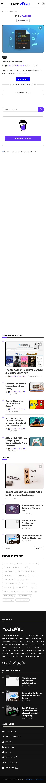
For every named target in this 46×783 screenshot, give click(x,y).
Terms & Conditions (13, 736)
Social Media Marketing (13, 592)
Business (8, 563)
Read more (22, 79)
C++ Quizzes (32, 563)
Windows (8, 600)
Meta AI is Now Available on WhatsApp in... (29, 680)
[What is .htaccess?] (23, 39)
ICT (33, 575)
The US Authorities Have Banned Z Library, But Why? (24, 371)
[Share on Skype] (32, 84)
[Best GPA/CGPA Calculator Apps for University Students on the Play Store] (24, 476)
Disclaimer (9, 742)
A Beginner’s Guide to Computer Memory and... (32, 508)
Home (4, 11)
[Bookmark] (40, 28)
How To (23, 575)
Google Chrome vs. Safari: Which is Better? (14, 403)
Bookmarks (11, 768)
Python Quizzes (28, 583)
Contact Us (9, 747)
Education (9, 571)
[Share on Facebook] (10, 84)
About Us (8, 752)
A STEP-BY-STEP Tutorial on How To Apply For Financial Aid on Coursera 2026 (16, 422)
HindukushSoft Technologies (34, 779)
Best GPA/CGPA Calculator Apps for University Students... (23, 493)
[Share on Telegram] (29, 84)
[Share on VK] (21, 84)
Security (20, 588)
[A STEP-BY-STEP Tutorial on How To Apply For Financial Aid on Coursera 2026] (36, 422)
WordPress (22, 600)
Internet (8, 579)
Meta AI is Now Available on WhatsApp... (29, 523)
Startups (32, 592)
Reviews (8, 588)
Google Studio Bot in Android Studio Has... (32, 536)
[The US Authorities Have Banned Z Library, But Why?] (24, 354)
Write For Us (10, 757)
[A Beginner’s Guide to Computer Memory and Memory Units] (12, 509)
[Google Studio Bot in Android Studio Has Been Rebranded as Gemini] (12, 539)
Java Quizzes (23, 579)
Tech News (9, 596)
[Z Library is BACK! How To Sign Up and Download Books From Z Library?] (36, 441)
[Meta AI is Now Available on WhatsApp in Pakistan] (12, 524)
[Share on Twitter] (13, 84)
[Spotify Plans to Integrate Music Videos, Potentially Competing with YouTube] (12, 711)
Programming (10, 583)
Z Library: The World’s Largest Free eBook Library (15, 386)
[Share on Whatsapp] (27, 84)
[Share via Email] (35, 84)
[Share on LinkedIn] (18, 84)
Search (41, 109)
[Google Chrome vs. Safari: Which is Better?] (36, 404)
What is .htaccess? (13, 61)
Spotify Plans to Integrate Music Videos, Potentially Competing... (31, 712)
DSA (25, 567)
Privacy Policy (10, 731)
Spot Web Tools (11, 763)
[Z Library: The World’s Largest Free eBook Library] (36, 387)
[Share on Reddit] (24, 84)
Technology (25, 596)
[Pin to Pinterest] (16, 84)
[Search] (39, 3)
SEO (32, 588)
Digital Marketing (11, 567)
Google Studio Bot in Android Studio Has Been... (32, 695)
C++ (20, 563)
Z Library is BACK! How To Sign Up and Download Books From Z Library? (16, 442)
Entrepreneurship (26, 571)
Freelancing (9, 575)
